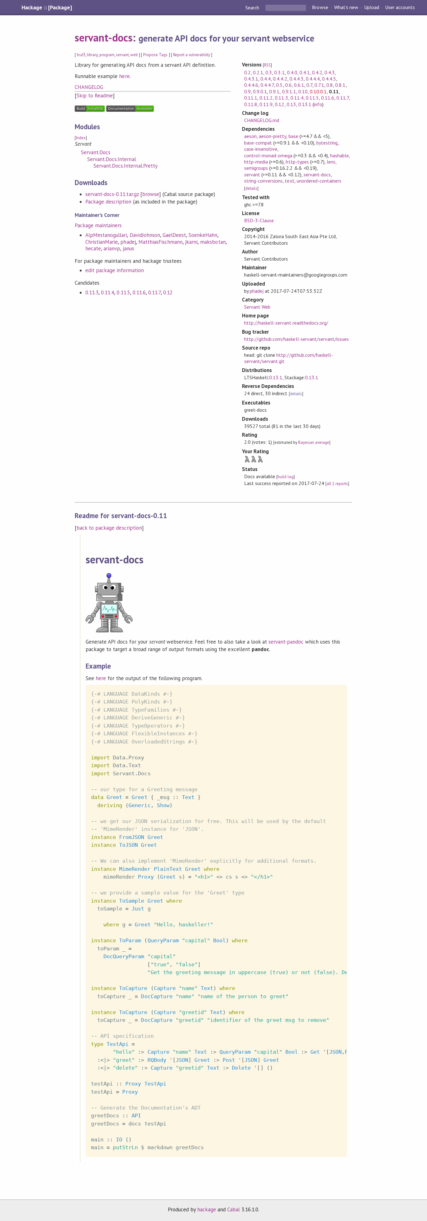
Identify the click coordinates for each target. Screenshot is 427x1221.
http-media (256, 162)
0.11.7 (154, 292)
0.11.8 (250, 104)
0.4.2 (317, 72)
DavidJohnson (145, 235)
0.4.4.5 (329, 79)
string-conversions (263, 181)
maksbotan (212, 241)
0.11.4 (107, 292)
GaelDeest (174, 235)
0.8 (329, 85)
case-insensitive (260, 149)
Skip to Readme (95, 95)
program (106, 54)
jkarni (191, 241)
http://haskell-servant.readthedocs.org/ (286, 323)
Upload (371, 7)
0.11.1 (250, 98)
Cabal (233, 1209)
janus (128, 248)
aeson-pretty (272, 136)
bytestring (327, 143)
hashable (339, 155)
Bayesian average (313, 442)
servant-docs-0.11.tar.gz (112, 194)
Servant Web (257, 307)
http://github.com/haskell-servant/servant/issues (296, 339)
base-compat (258, 143)
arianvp (111, 248)
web (134, 54)
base (293, 136)
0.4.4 (265, 79)
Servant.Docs (95, 152)
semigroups (256, 168)
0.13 (291, 104)
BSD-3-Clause (259, 220)
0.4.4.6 (251, 85)
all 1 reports (337, 483)
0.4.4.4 (313, 79)
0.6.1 (299, 85)
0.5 (279, 85)
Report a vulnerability (191, 54)
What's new (346, 7)
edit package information (114, 270)
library (92, 54)
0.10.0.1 (318, 91)
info (318, 104)
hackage (206, 1209)
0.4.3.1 (251, 79)
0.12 (168, 292)
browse (150, 194)
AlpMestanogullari (106, 235)
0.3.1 (279, 72)
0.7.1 (319, 85)
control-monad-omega (268, 155)
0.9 (247, 91)
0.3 (268, 72)
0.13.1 (304, 104)
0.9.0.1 (260, 91)
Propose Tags (155, 54)
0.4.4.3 (296, 79)
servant (122, 54)
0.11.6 (139, 292)
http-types (297, 162)
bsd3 (81, 54)
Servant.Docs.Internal (111, 159)
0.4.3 (329, 72)
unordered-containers (319, 181)
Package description (108, 201)
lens (331, 162)
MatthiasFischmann (160, 241)
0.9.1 (274, 91)
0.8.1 (340, 85)
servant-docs (104, 37)
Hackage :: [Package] (47, 7)
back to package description (109, 527)
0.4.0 (292, 72)
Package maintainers (98, 225)
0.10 (303, 91)
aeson (250, 136)
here (124, 76)
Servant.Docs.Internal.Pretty (125, 165)
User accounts (400, 7)
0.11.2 (266, 98)
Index (81, 137)
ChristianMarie (101, 241)
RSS (267, 65)
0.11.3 (91, 292)
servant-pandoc (286, 641)
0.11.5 (123, 292)
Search (252, 7)
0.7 (309, 85)
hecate (93, 248)
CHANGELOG (89, 87)
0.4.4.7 (267, 85)
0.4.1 (304, 72)
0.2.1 (258, 72)
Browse (320, 7)
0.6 (288, 85)
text (289, 181)
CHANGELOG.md (261, 120)
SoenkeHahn (202, 235)
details (251, 188)
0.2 (247, 72)
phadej (128, 241)
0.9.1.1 (289, 91)
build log (285, 476)
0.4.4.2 (280, 79)
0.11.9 (266, 104)
